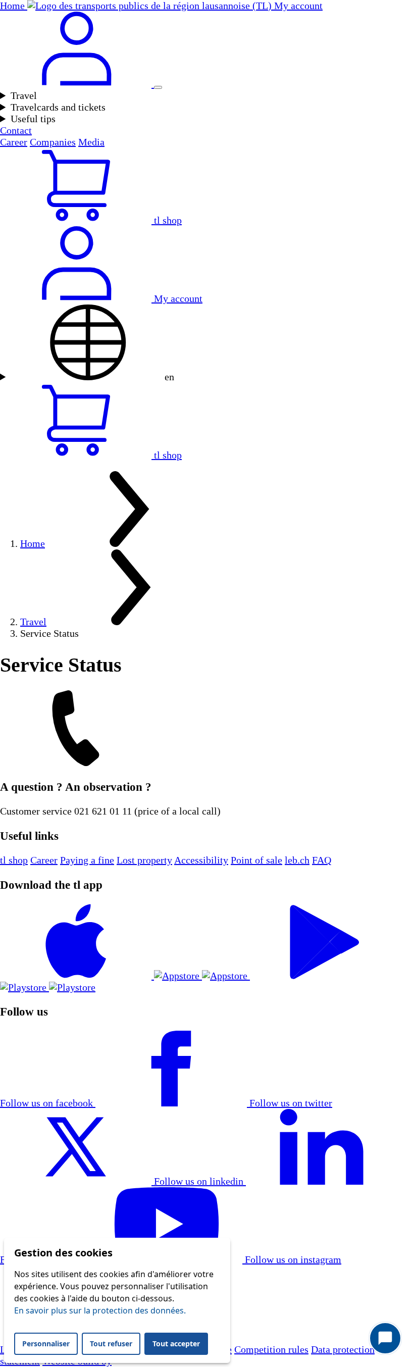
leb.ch (297, 860)
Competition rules (271, 1349)
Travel (24, 95)
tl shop (14, 860)
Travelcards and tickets (58, 107)
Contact (16, 130)
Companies (53, 141)
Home (32, 543)
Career (13, 141)
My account (176, 298)
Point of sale (256, 860)
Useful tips (33, 118)
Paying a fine (87, 860)
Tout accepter (176, 1343)
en (168, 376)
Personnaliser (46, 1343)
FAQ (321, 860)
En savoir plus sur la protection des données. (100, 1310)
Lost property (144, 860)
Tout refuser (111, 1343)
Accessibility (201, 860)
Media (91, 141)
